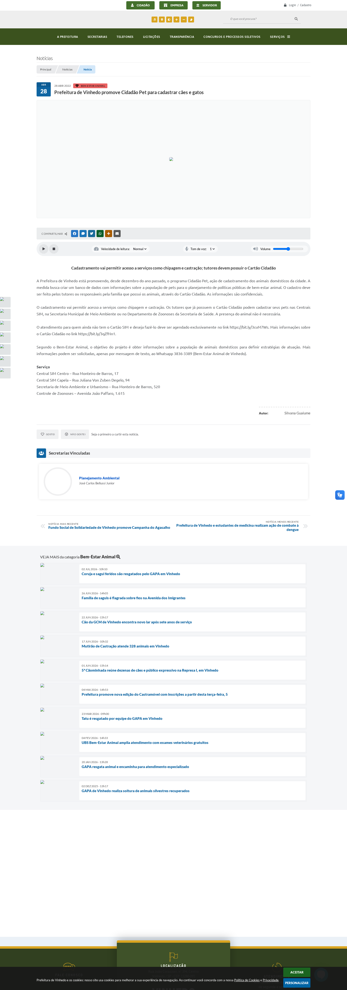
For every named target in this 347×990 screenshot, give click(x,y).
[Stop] (54, 249)
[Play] (43, 249)
